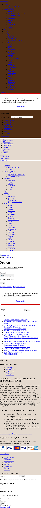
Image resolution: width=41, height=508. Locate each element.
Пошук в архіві (9, 124)
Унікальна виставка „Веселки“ (14, 345)
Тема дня (11, 37)
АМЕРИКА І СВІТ (10, 354)
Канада (10, 47)
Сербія (10, 78)
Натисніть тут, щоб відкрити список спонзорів (16, 434)
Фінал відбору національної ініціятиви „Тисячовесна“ (22, 341)
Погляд (6, 33)
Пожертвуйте (20, 107)
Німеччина (11, 65)
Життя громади (9, 10)
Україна (10, 44)
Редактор (9, 367)
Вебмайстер (10, 375)
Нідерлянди (12, 67)
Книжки (7, 133)
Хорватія (11, 85)
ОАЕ (9, 69)
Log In (2, 503)
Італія (10, 62)
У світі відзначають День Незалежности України (20, 350)
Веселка (6, 131)
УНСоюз (11, 11)
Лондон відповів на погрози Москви (16, 332)
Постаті (10, 26)
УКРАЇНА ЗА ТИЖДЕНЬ (12, 352)
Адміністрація (11, 369)
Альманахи (8, 129)
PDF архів (7, 122)
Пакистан (11, 71)
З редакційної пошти (15, 40)
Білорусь (11, 56)
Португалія (12, 73)
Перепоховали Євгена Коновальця (15, 320)
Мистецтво (12, 19)
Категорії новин (5, 117)
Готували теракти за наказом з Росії (16, 334)
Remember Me (7, 505)
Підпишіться (4, 92)
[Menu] (0, 254)
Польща (10, 74)
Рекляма (7, 128)
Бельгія (10, 55)
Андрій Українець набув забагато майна (17, 336)
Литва (10, 64)
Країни (6, 42)
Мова (10, 20)
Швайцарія (11, 87)
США (10, 46)
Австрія (10, 51)
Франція (11, 83)
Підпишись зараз (19, 287)
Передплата (8, 126)
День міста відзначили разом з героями (17, 347)
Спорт (6, 31)
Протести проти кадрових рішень (15, 343)
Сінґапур (11, 80)
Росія (9, 76)
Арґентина (11, 53)
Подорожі (11, 24)
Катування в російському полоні (15, 329)
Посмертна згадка (14, 15)
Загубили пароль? (6, 287)
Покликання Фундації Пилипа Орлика (17, 348)
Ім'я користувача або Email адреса (11, 267)
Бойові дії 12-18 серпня (12, 327)
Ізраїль (10, 60)
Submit (22, 476)
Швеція (10, 89)
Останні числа (9, 120)
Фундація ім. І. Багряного (16, 13)
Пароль (2, 273)
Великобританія (13, 58)
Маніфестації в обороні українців (15, 330)
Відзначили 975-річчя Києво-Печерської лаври (20, 325)
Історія (10, 22)
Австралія (11, 49)
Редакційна (12, 38)
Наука (6, 29)
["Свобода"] (4, 160)
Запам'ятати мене (8, 280)
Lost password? (5, 507)
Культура (7, 17)
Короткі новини (13, 6)
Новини (6, 4)
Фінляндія (11, 82)
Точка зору (11, 35)
